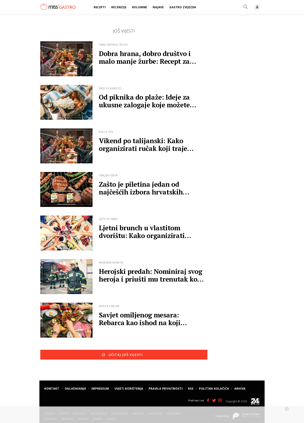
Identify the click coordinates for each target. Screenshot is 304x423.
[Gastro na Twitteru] (214, 400)
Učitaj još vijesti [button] (125, 355)
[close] (287, 409)
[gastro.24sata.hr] (57, 7)
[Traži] (246, 7)
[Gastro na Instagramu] (220, 400)
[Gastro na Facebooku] (208, 400)
